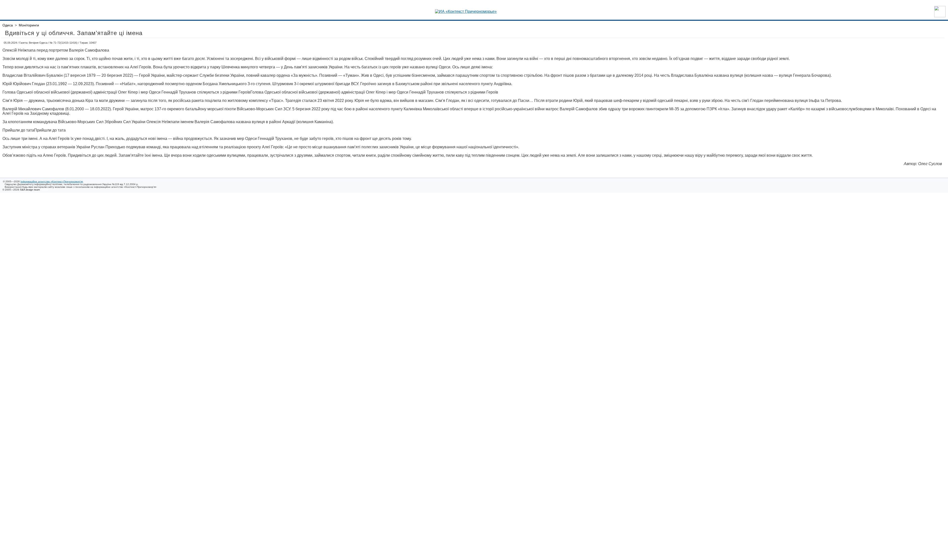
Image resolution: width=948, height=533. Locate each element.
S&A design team (30, 189)
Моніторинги (29, 25)
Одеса (7, 25)
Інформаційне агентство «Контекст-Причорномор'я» (51, 181)
